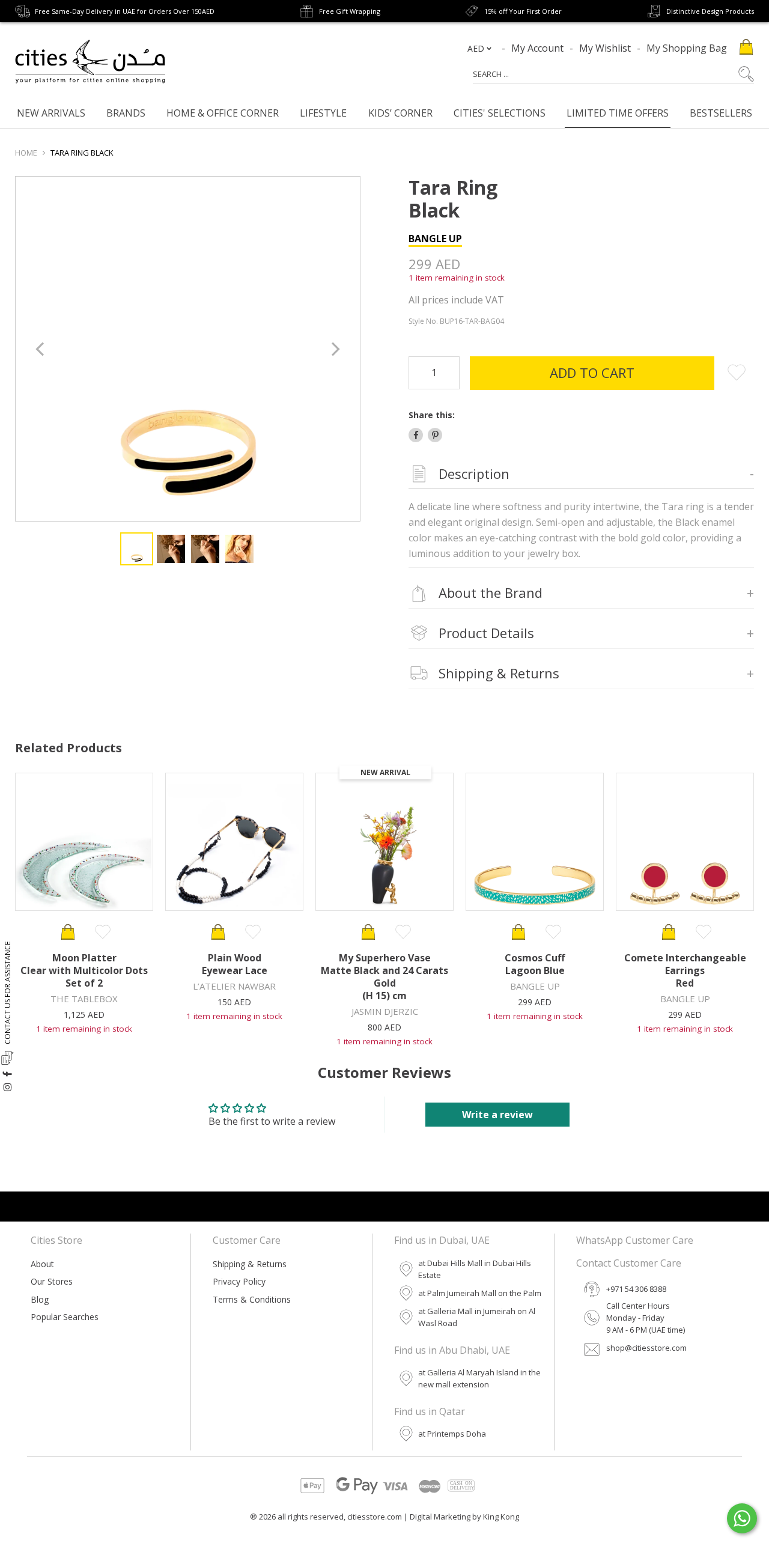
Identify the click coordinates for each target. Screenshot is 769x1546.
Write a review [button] (497, 1114)
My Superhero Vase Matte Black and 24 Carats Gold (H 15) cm (384, 976)
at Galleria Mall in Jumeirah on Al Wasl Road (476, 1317)
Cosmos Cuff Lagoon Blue (535, 964)
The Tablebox (84, 999)
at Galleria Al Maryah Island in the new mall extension (479, 1378)
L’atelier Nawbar (234, 986)
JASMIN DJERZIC (384, 1011)
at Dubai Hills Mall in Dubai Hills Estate (474, 1269)
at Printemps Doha (452, 1433)
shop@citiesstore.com (646, 1347)
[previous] (41, 348)
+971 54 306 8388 (636, 1288)
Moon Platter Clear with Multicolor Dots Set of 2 (84, 970)
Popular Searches (65, 1316)
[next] (334, 348)
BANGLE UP (435, 238)
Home (26, 152)
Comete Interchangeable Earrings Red (685, 970)
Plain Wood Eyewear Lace (234, 964)
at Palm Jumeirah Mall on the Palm (479, 1293)
